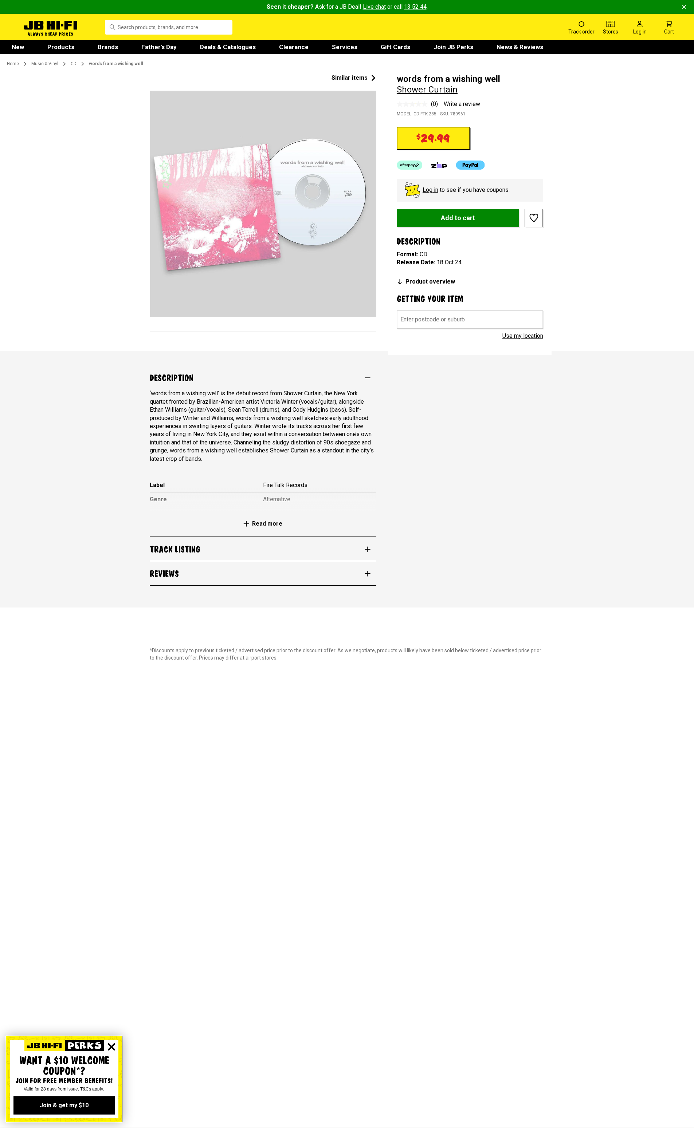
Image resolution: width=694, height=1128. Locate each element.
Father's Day (159, 47)
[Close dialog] (111, 1047)
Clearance (294, 47)
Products (60, 47)
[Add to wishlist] (534, 218)
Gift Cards (395, 47)
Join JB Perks (453, 47)
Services (344, 47)
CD (74, 63)
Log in (430, 189)
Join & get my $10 (64, 1105)
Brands (108, 47)
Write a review (462, 103)
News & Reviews (520, 47)
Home (13, 63)
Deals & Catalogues (228, 47)
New (18, 47)
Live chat (374, 6)
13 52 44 (415, 6)
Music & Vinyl (44, 63)
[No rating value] (414, 104)
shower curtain (427, 89)
